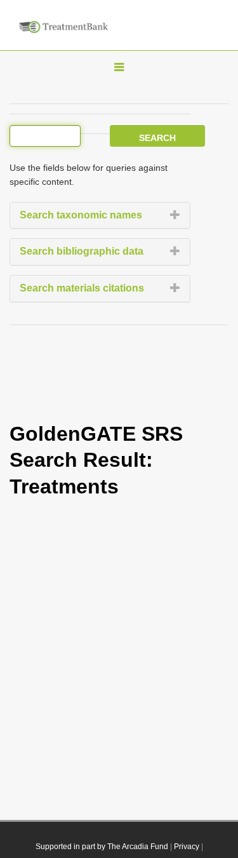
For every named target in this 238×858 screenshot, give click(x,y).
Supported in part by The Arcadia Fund (102, 846)
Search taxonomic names (81, 215)
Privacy (186, 846)
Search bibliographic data (81, 251)
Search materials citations (82, 288)
